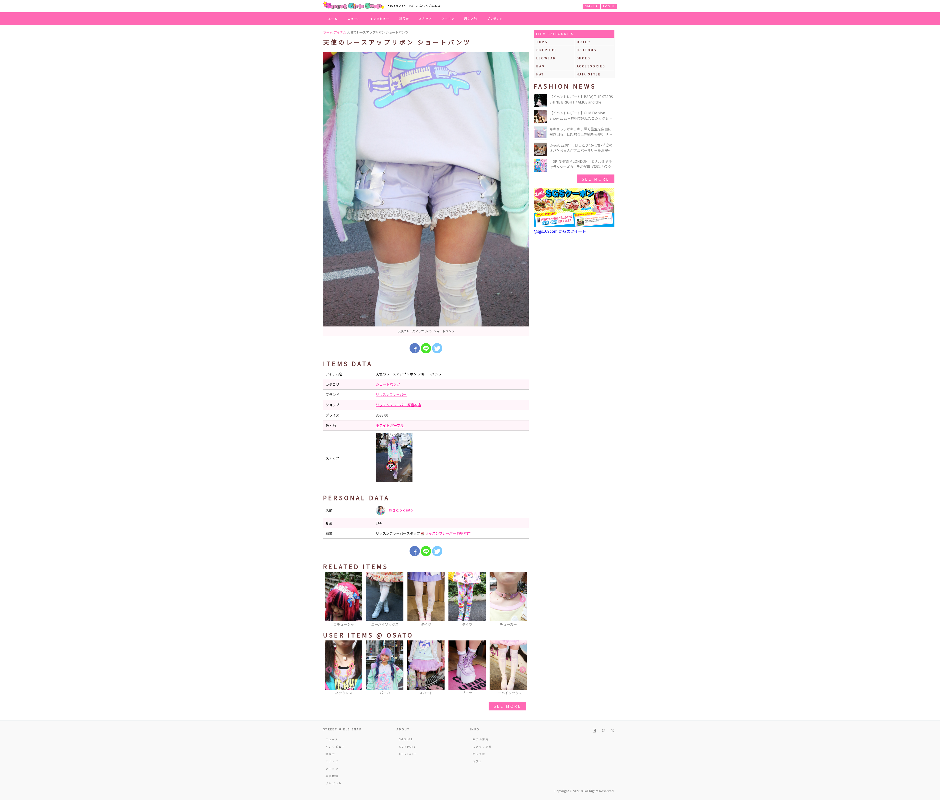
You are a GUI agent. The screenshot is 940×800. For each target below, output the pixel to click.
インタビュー (379, 18)
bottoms (587, 50)
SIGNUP (591, 6)
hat (540, 74)
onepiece (546, 50)
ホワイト (382, 425)
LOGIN (608, 6)
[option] (426, 194)
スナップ (425, 18)
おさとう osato (400, 510)
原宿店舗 (470, 18)
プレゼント (495, 18)
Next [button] (522, 599)
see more (507, 706)
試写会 (404, 18)
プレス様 (478, 754)
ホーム (333, 18)
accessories (591, 66)
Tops (541, 42)
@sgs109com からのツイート (560, 231)
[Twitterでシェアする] (437, 348)
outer (584, 42)
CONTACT (408, 754)
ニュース (354, 18)
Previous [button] (329, 599)
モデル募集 (480, 739)
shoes (583, 58)
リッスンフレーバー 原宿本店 (398, 404)
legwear (546, 58)
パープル (397, 425)
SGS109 (406, 739)
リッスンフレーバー (391, 394)
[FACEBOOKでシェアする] (415, 348)
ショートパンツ (388, 384)
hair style (589, 74)
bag (540, 66)
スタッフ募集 (482, 746)
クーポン (447, 18)
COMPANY (407, 746)
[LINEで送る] (426, 348)
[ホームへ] (353, 5)
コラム (477, 761)
